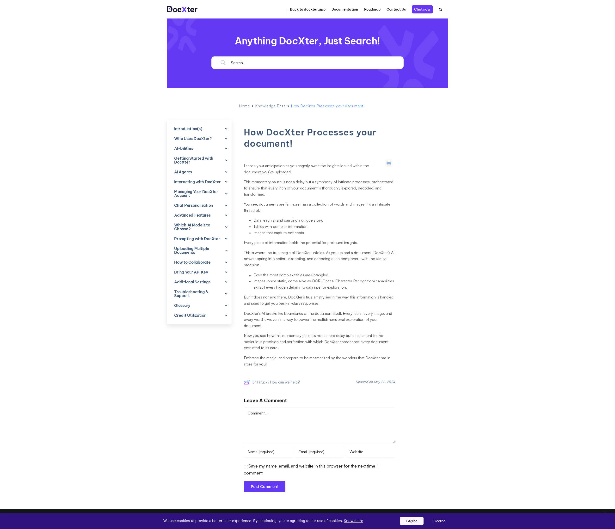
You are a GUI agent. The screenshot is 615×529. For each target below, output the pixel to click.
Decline (439, 521)
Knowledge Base (270, 105)
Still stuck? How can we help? (276, 382)
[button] (440, 9)
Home (244, 105)
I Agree (411, 521)
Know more (353, 520)
